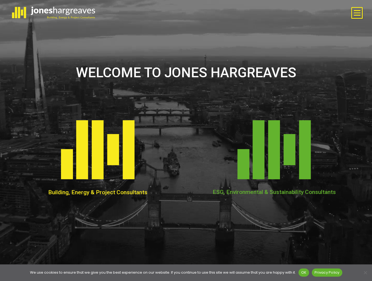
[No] (365, 272)
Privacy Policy (327, 272)
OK (304, 272)
